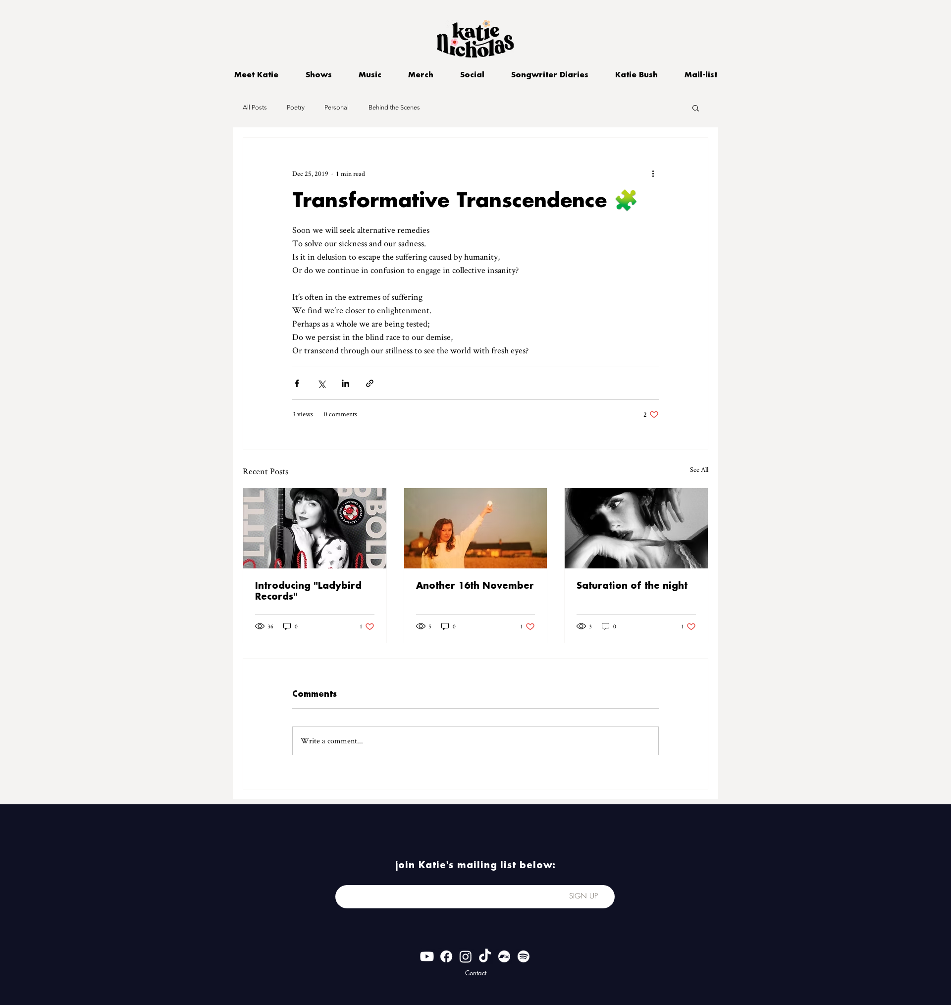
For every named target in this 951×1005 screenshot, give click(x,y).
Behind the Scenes (394, 107)
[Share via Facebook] (297, 383)
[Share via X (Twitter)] (321, 383)
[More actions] (653, 173)
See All (699, 469)
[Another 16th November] (475, 528)
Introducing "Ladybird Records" (308, 591)
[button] (695, 108)
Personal (336, 107)
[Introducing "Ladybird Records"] (314, 528)
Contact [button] (475, 972)
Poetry (296, 107)
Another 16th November (475, 585)
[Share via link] (369, 383)
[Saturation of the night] (636, 528)
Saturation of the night (632, 585)
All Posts (255, 107)
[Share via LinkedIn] (345, 383)
